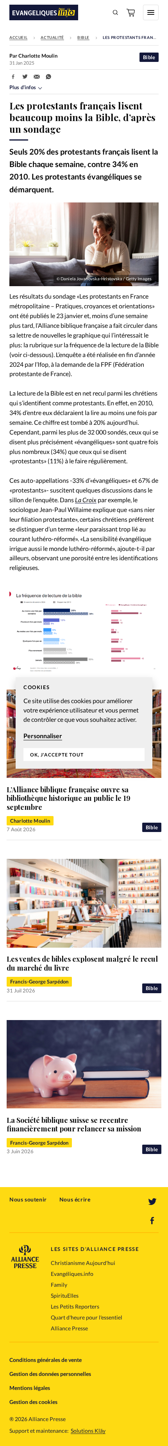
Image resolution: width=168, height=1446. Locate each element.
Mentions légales (29, 1387)
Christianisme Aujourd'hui (83, 1263)
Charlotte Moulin (30, 821)
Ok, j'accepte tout (57, 755)
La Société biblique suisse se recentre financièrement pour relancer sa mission (74, 1124)
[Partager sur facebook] (13, 77)
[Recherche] (115, 12)
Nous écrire (75, 1199)
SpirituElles (65, 1295)
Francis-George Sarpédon (39, 981)
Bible (83, 37)
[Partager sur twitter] (25, 77)
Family (59, 1284)
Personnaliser (42, 735)
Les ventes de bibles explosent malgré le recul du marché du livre (82, 963)
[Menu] (151, 12)
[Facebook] (152, 1220)
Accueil (18, 37)
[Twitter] (152, 1202)
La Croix (86, 499)
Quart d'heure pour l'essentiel (86, 1317)
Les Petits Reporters (75, 1306)
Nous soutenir (28, 1199)
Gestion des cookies (33, 1402)
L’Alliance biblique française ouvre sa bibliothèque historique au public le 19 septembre (68, 798)
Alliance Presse (69, 1328)
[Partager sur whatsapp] (48, 77)
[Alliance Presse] (25, 1266)
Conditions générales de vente (45, 1359)
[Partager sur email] (37, 77)
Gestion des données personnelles (50, 1373)
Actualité (52, 37)
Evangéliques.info (72, 1273)
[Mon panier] (131, 12)
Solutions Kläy (88, 1431)
